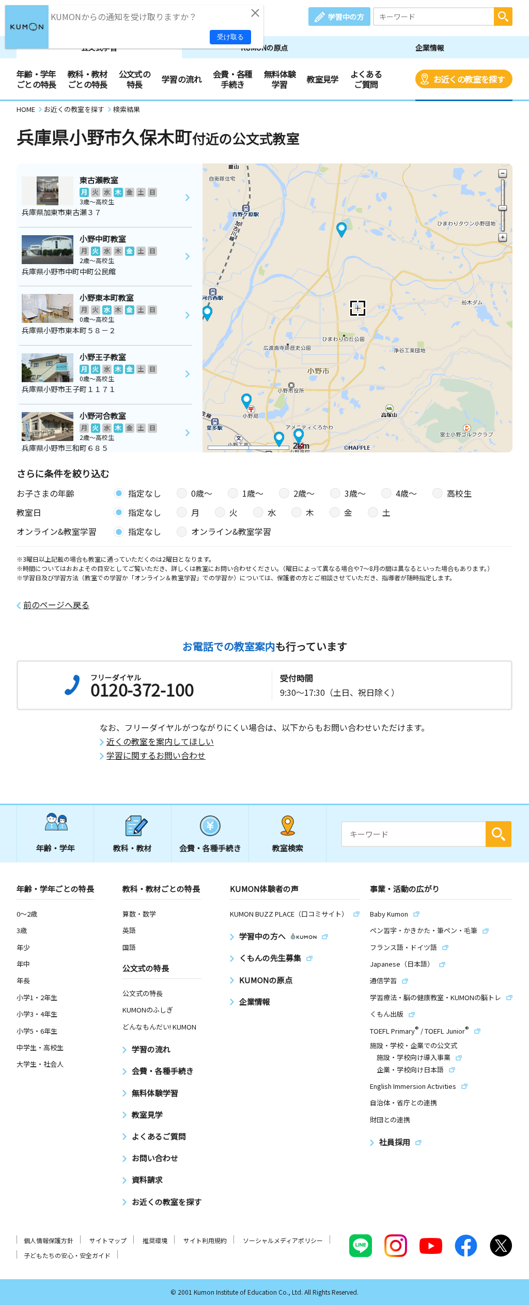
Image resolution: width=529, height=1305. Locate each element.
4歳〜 (406, 493)
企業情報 (429, 47)
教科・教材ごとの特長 (87, 79)
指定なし (144, 493)
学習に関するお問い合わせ (156, 755)
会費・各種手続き (233, 79)
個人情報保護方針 (48, 1240)
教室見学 (322, 79)
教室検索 (287, 847)
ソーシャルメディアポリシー (283, 1240)
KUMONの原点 (264, 47)
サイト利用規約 (205, 1240)
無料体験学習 (279, 79)
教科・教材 (132, 847)
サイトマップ (108, 1240)
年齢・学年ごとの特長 (36, 79)
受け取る (230, 37)
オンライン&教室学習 (231, 531)
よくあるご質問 (366, 79)
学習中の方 (346, 16)
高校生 (459, 493)
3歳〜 (355, 493)
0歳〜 (201, 493)
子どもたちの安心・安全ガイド (67, 1255)
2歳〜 (304, 493)
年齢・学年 (55, 847)
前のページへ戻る (56, 604)
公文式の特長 (134, 79)
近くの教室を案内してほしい (160, 741)
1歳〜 (252, 493)
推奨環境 (155, 1240)
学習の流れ (181, 79)
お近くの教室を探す (469, 79)
